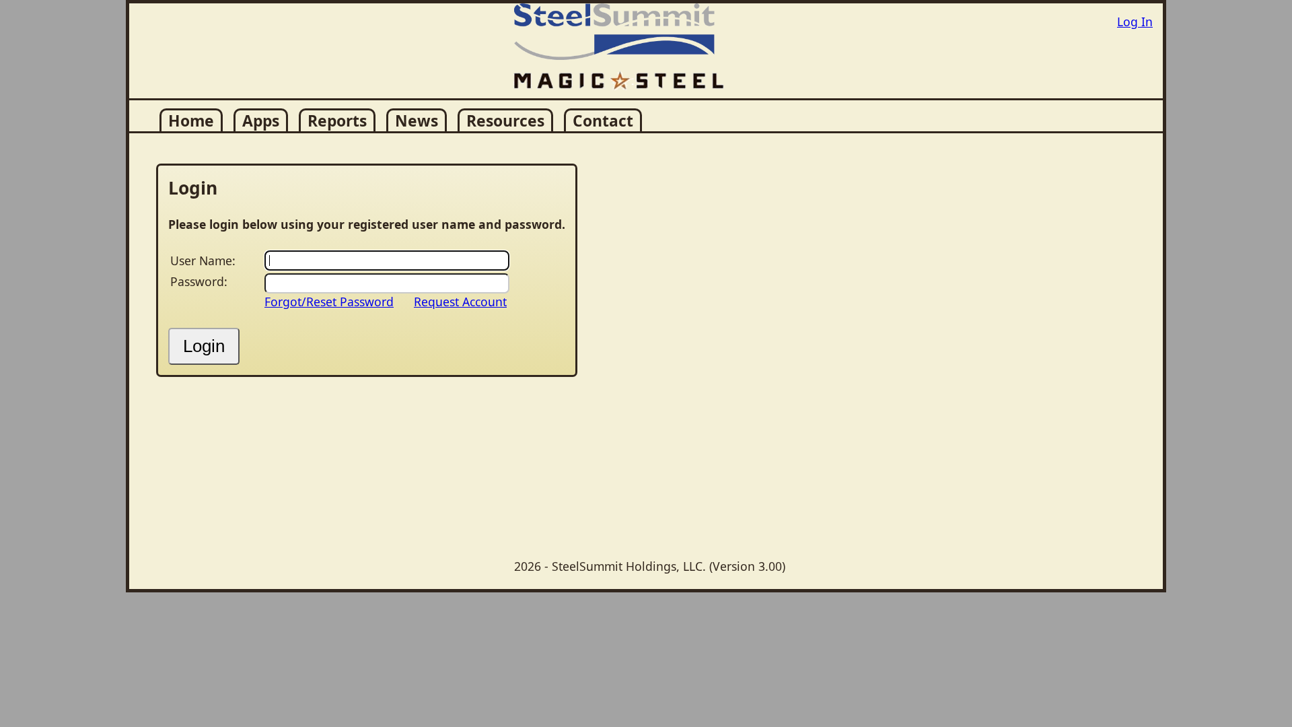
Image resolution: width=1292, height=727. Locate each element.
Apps (260, 120)
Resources (505, 120)
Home (191, 120)
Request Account (460, 301)
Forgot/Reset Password (329, 301)
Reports (337, 120)
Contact (603, 120)
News (416, 120)
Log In (1135, 21)
